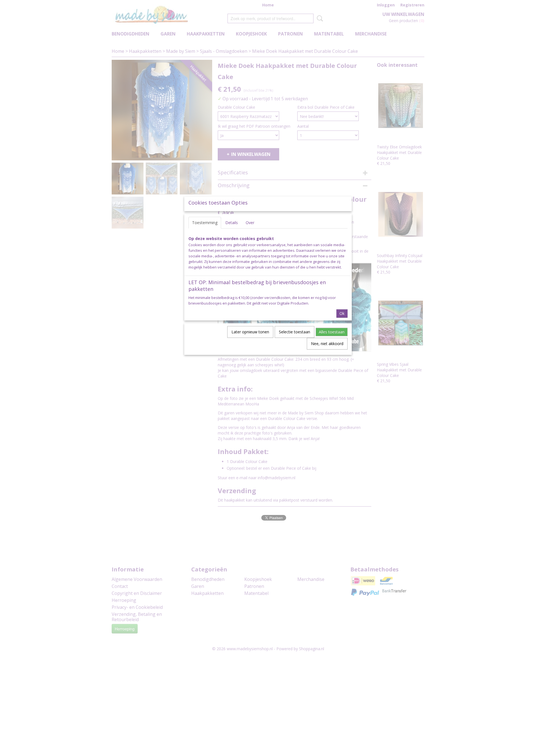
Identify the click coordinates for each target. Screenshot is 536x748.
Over (250, 222)
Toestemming (204, 222)
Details (231, 222)
